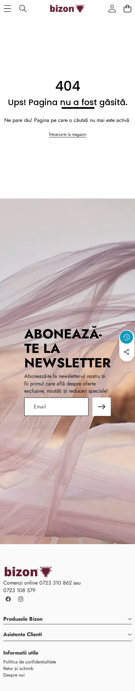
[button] (127, 8)
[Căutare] (22, 8)
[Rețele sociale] (126, 351)
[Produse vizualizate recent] (126, 337)
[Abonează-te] (101, 407)
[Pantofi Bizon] (67, 8)
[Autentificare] (112, 8)
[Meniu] (7, 8)
